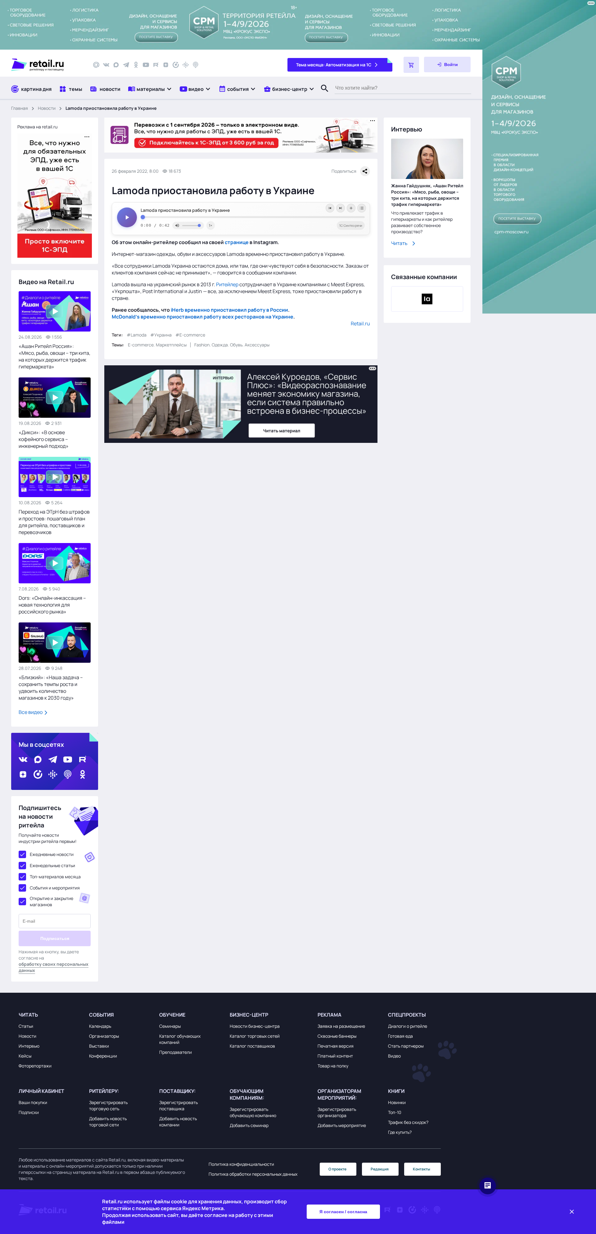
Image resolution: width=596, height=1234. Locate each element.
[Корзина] (411, 65)
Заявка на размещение (341, 1026)
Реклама (329, 1014)
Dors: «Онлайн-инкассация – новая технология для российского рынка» (52, 605)
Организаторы (104, 1036)
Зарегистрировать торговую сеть (108, 1105)
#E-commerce (190, 335)
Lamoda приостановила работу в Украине (185, 210)
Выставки (99, 1046)
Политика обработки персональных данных (253, 1174)
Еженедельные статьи (52, 865)
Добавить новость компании (178, 1122)
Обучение (172, 1014)
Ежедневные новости (52, 854)
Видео (394, 1056)
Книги (396, 1091)
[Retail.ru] (46, 65)
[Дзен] (166, 64)
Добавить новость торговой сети (108, 1122)
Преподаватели (175, 1052)
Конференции (103, 1056)
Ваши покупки (33, 1102)
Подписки (29, 1112)
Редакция (380, 1169)
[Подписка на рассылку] (96, 64)
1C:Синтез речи (350, 225)
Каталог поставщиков (252, 1046)
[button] (150, 89)
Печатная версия (336, 1046)
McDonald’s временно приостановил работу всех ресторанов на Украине (202, 316)
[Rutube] (156, 64)
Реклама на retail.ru (37, 127)
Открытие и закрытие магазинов (51, 901)
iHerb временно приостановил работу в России (229, 309)
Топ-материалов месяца (55, 877)
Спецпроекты (407, 1014)
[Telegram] (126, 64)
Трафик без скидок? (408, 1122)
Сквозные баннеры (337, 1036)
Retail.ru (360, 323)
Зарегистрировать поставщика (178, 1105)
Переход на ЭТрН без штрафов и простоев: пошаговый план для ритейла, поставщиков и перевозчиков (54, 522)
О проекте (337, 1169)
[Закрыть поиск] (322, 94)
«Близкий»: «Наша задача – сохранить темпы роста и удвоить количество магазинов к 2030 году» (51, 687)
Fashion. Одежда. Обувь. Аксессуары (231, 345)
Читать (399, 243)
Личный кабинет (41, 1091)
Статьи (26, 1026)
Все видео (31, 712)
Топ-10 (394, 1112)
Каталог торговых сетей (255, 1036)
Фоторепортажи (35, 1066)
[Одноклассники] (136, 64)
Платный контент (335, 1056)
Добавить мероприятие (342, 1125)
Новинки (397, 1102)
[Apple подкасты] (195, 64)
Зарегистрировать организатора (337, 1112)
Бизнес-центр (249, 1014)
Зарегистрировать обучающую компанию (253, 1112)
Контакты (421, 1169)
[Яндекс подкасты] (176, 64)
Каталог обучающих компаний (180, 1039)
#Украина (161, 335)
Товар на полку (333, 1066)
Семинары (170, 1026)
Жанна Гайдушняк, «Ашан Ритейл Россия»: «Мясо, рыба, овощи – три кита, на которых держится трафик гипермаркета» (427, 195)
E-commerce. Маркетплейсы (157, 345)
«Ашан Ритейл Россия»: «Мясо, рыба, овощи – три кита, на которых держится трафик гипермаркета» (54, 356)
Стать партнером (406, 1046)
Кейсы (25, 1056)
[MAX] (116, 64)
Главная (19, 108)
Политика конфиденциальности (241, 1164)
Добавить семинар (249, 1125)
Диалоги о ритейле (407, 1026)
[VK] (106, 64)
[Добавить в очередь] (351, 208)
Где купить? (400, 1132)
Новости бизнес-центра (255, 1026)
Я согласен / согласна (343, 1211)
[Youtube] (146, 64)
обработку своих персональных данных (53, 967)
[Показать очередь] (361, 208)
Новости (47, 108)
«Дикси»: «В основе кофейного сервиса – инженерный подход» (44, 439)
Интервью (29, 1046)
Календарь (100, 1026)
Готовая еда (400, 1036)
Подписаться (54, 938)
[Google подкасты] (186, 64)
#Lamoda (137, 335)
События (101, 1014)
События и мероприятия (55, 888)
